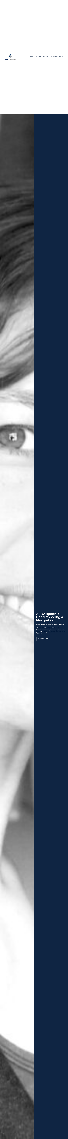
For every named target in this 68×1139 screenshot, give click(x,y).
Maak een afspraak (57, 57)
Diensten (46, 57)
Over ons (32, 57)
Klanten (39, 57)
